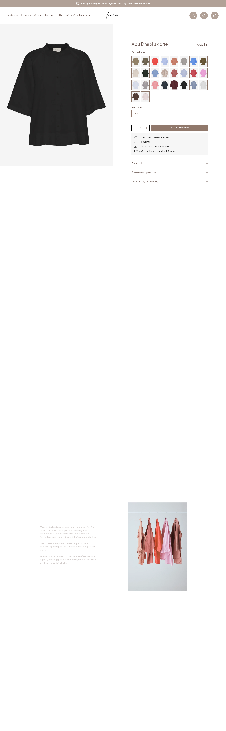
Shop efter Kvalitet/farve (75, 15)
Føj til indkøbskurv (179, 127)
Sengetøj (50, 15)
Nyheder (13, 15)
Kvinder (26, 15)
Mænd (38, 15)
